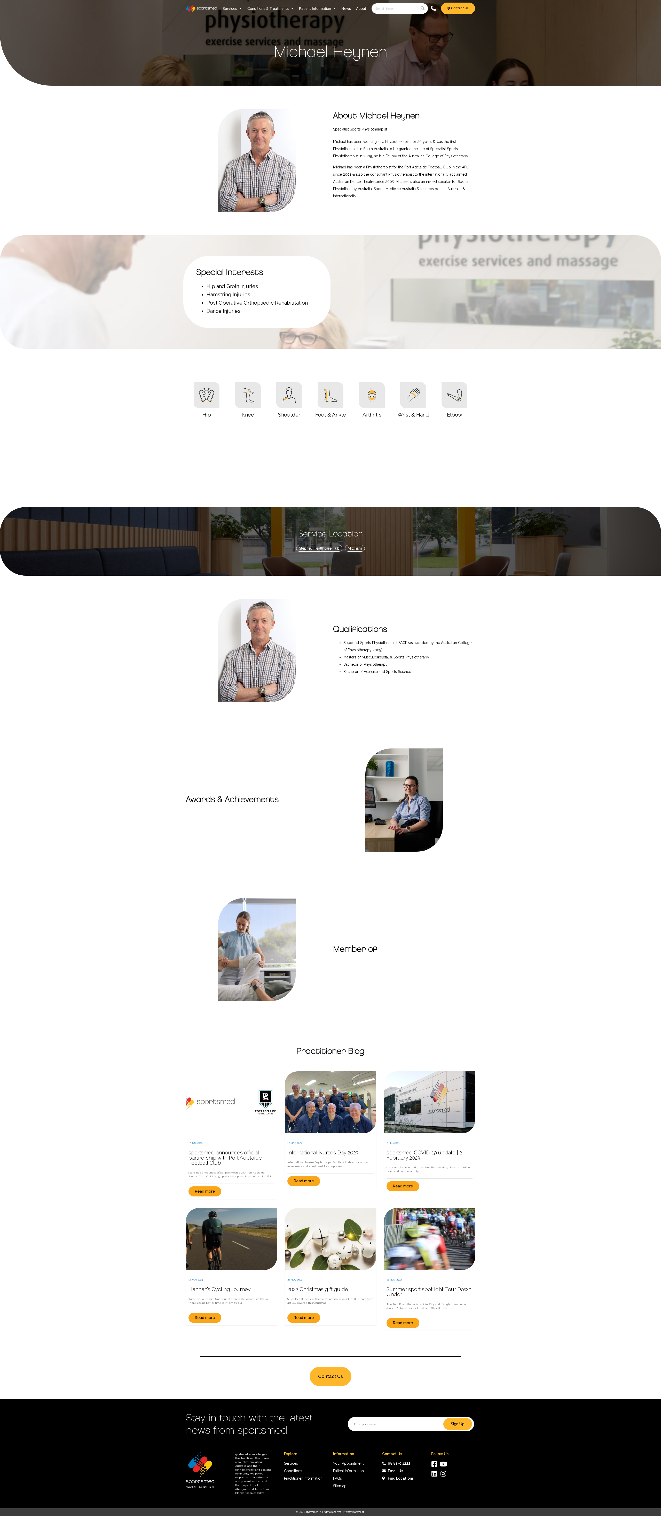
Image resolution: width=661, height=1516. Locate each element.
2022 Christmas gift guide (317, 1289)
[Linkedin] (434, 1473)
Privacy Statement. (354, 1512)
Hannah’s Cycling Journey (219, 1289)
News (346, 8)
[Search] (423, 8)
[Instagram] (443, 1473)
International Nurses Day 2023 (322, 1153)
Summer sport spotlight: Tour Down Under (429, 1292)
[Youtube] (443, 1464)
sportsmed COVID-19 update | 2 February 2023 (424, 1155)
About (361, 8)
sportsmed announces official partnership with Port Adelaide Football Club (225, 1158)
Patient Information (315, 8)
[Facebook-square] (434, 1464)
